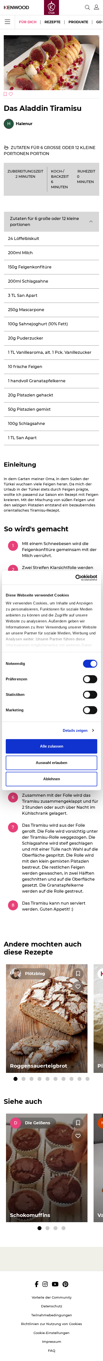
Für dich (27, 22)
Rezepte (52, 22)
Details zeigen (75, 730)
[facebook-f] (36, 1284)
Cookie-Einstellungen (52, 1333)
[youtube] (55, 1284)
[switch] (90, 679)
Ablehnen (51, 779)
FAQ (51, 1351)
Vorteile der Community (52, 1297)
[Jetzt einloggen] (96, 7)
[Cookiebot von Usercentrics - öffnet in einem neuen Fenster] (75, 578)
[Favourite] (78, 973)
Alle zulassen (51, 746)
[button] (51, 222)
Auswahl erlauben (51, 763)
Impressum (51, 1342)
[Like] (78, 986)
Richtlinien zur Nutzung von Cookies (51, 1324)
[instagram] (45, 1284)
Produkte (78, 22)
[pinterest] (65, 1284)
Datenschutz (51, 1306)
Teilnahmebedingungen (51, 1315)
